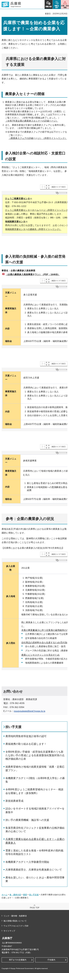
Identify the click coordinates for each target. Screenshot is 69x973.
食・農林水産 (15, 895)
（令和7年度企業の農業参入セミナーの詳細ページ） (31, 120)
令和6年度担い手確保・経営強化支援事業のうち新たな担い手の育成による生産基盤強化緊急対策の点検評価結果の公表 (35, 755)
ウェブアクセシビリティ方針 (16, 926)
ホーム (4, 895)
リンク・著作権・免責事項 (15, 916)
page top (34, 908)
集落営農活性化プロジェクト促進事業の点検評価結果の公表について (35, 829)
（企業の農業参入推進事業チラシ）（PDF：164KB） (33, 274)
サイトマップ (9, 931)
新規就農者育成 (14, 800)
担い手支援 (13, 727)
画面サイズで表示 (59, 187)
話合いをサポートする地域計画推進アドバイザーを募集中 (35, 810)
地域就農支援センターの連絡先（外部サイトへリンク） (33, 229)
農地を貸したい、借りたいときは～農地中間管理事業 (35, 879)
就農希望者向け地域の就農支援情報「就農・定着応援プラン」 (35, 768)
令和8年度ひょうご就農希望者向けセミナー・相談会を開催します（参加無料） (34, 791)
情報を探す (57, 6)
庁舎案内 (51, 960)
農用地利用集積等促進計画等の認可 (26, 736)
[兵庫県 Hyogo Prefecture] (11, 4)
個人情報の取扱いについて (15, 921)
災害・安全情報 (65, 6)
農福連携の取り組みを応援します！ (26, 744)
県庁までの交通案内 (17, 960)
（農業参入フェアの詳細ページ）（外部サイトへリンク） (38, 138)
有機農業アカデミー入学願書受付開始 (27, 862)
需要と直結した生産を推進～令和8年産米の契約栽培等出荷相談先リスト (34, 852)
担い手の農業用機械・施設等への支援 (27, 820)
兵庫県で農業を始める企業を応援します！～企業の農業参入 (35, 841)
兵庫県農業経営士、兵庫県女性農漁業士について (33, 869)
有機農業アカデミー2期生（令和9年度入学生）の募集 (35, 780)
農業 (25, 895)
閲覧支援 (49, 6)
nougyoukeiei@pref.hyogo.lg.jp (29, 711)
